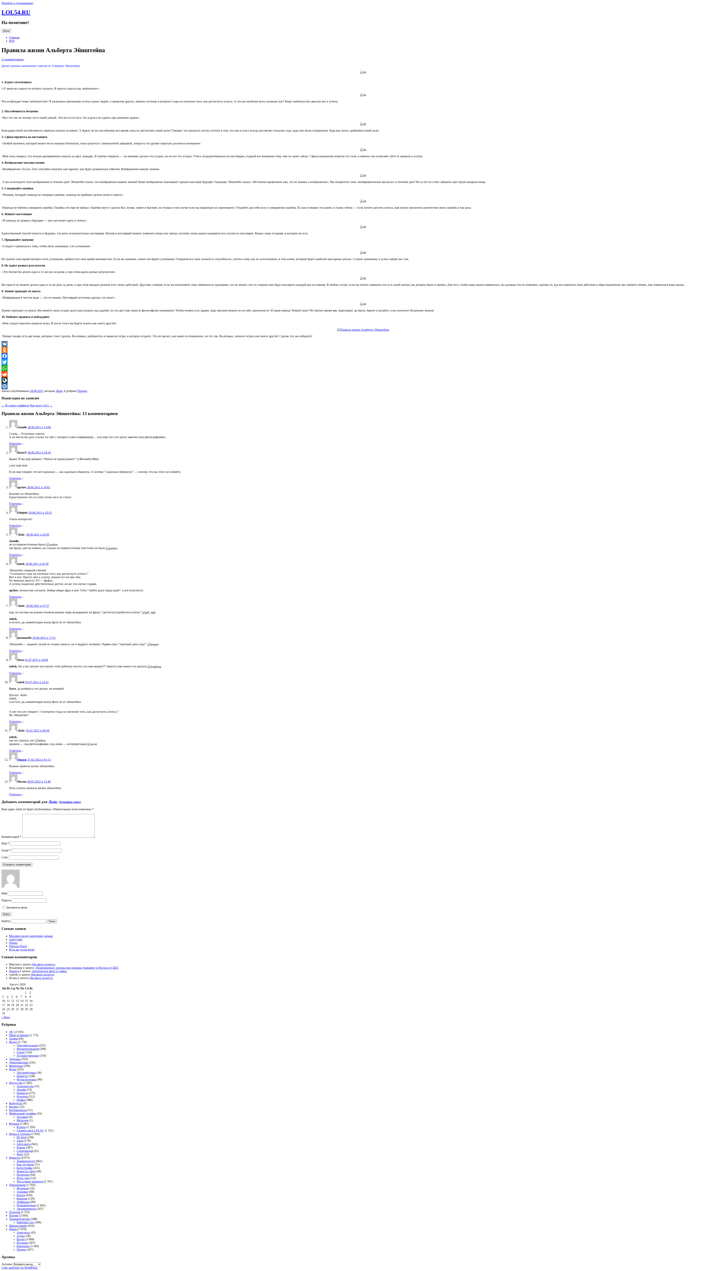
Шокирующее (18, 1225)
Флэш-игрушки (26, 1079)
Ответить (15, 443)
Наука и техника (19, 1133)
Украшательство (19, 1219)
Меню (6, 30)
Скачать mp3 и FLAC (30, 1130)
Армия (13, 1038)
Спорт (21, 1052)
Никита (14, 971)
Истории (22, 1242)
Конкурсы (15, 1103)
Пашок (22, 759)
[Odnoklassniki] (363, 350)
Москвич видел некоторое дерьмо (31, 936)
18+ (11, 1031)
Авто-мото (23, 1144)
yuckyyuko (15, 939)
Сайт (5, 857)
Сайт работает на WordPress (19, 1267)
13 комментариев (13, 59)
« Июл (6, 1017)
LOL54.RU (16, 12)
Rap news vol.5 (41, 405)
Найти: (6, 921)
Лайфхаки (23, 1202)
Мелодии (23, 1120)
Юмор (13, 1229)
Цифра (21, 1099)
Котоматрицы (18, 1110)
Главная (14, 37)
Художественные (28, 1055)
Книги (21, 1195)
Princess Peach (18, 946)
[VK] (363, 344)
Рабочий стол (25, 1222)
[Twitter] (363, 362)
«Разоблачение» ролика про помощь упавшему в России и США (76, 967)
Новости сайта (26, 1171)
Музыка (14, 1123)
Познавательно (26, 1205)
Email (6, 850)
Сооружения (25, 1150)
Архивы (7, 1264)
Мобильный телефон (22, 1113)
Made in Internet (19, 1035)
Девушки (15, 1059)
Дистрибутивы (26, 1072)
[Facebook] (363, 356)
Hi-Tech (21, 1137)
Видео (13, 1042)
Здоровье (22, 1191)
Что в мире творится (30, 1181)
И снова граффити (15, 405)
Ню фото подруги (43, 964)
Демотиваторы (18, 1062)
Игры (12, 1069)
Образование (17, 1185)
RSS (12, 41)
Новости (22, 1076)
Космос (14, 1106)
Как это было (25, 1164)
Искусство (16, 1082)
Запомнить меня (16, 907)
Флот (20, 1154)
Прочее (82, 391)
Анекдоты (23, 1232)
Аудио (21, 1236)
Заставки (22, 1116)
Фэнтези (22, 1096)
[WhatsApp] (363, 368)
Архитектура (25, 1086)
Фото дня (23, 1178)
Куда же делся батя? (22, 949)
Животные (16, 1065)
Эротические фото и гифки (49, 971)
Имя (5, 843)
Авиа (20, 1140)
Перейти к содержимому (17, 3)
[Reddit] (363, 374)
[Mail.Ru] (363, 386)
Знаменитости (26, 1161)
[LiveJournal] (363, 380)
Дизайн (21, 1089)
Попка (13, 942)
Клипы (21, 1127)
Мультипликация (28, 1048)
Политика (23, 1174)
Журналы (23, 1188)
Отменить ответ (70, 802)
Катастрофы (24, 1168)
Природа (22, 1093)
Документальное (27, 1045)
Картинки (23, 1246)
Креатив (22, 1198)
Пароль (6, 900)
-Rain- (59, 391)
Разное (21, 1147)
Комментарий (12, 836)
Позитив (14, 1212)
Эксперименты (26, 1208)
